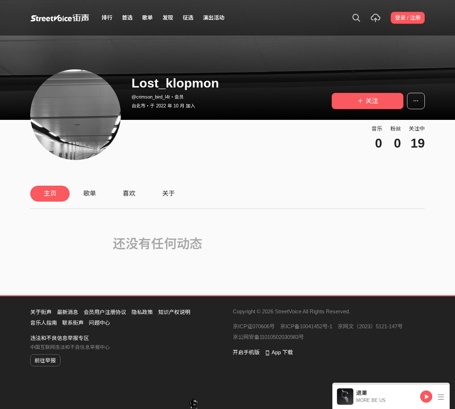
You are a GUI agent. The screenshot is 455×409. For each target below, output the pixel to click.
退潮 (361, 393)
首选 (127, 18)
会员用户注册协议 (105, 312)
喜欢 (129, 193)
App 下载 (282, 352)
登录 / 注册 (408, 18)
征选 (188, 18)
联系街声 (73, 323)
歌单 (147, 18)
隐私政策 (142, 312)
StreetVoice (59, 17)
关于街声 (41, 312)
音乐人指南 (43, 323)
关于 (168, 193)
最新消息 (67, 312)
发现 (167, 18)
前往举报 (45, 360)
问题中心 (99, 323)
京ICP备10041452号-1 (306, 326)
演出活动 (213, 18)
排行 (107, 18)
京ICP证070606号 (254, 326)
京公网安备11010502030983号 (268, 337)
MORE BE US (371, 400)
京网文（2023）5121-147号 (370, 326)
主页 (50, 193)
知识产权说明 (174, 312)
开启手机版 (246, 352)
